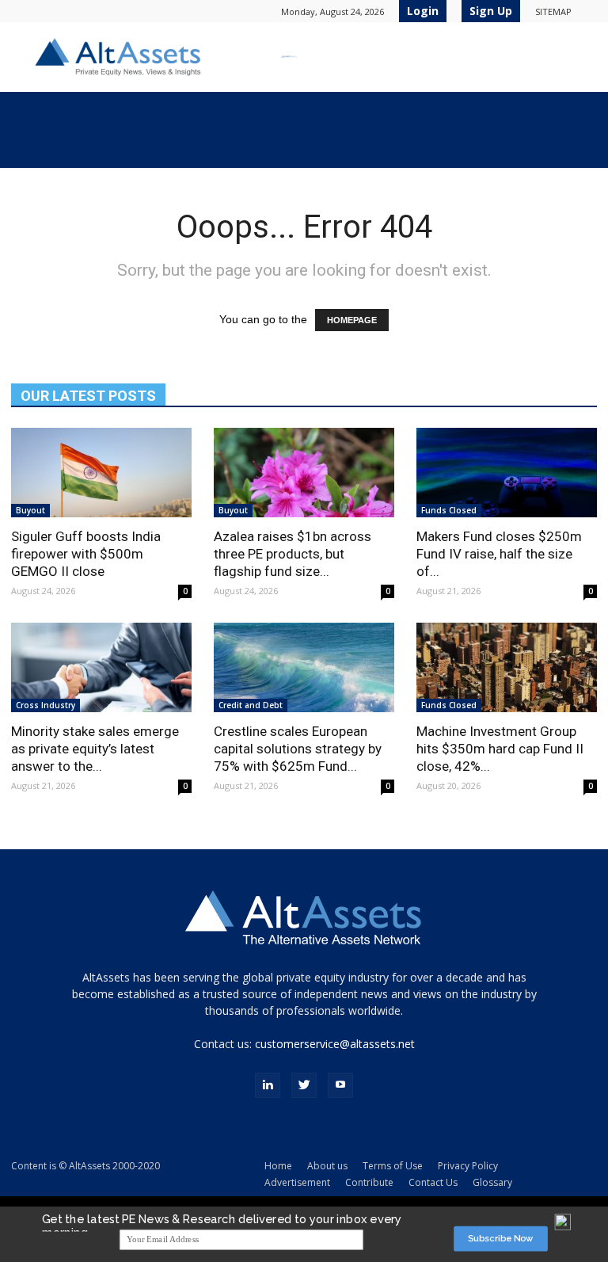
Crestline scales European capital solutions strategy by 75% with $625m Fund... (298, 748)
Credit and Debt (250, 705)
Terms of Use (393, 1165)
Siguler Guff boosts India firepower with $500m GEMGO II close (86, 553)
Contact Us (433, 1182)
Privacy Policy (468, 1165)
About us (327, 1165)
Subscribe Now (501, 1238)
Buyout (30, 510)
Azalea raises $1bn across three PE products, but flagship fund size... (292, 553)
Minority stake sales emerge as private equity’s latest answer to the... (95, 748)
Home (278, 1165)
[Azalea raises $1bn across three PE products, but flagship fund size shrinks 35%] (304, 472)
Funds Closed (449, 510)
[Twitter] (304, 1085)
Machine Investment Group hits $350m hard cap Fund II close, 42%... (499, 748)
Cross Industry (45, 705)
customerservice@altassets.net (335, 1043)
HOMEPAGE (352, 320)
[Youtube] (340, 1085)
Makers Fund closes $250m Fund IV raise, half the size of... (499, 553)
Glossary (492, 1182)
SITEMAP (553, 11)
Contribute (369, 1182)
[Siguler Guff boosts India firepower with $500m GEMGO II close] (101, 472)
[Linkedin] (267, 1085)
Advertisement (297, 1182)
